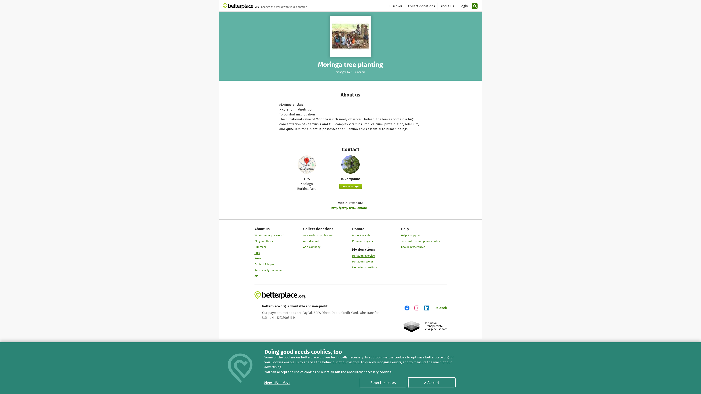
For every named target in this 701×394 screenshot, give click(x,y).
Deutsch (440, 308)
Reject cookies (383, 382)
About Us (447, 6)
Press (257, 258)
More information (277, 383)
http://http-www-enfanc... (350, 208)
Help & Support (410, 235)
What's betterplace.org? (269, 235)
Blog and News (263, 241)
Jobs (257, 252)
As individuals (311, 241)
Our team (260, 247)
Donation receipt (362, 261)
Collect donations (421, 6)
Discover (395, 6)
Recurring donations (365, 267)
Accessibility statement (268, 270)
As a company (311, 247)
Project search (361, 235)
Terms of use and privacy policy (420, 241)
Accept (433, 382)
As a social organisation (318, 235)
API (256, 276)
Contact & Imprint (265, 264)
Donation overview (363, 255)
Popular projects (362, 241)
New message (350, 186)
